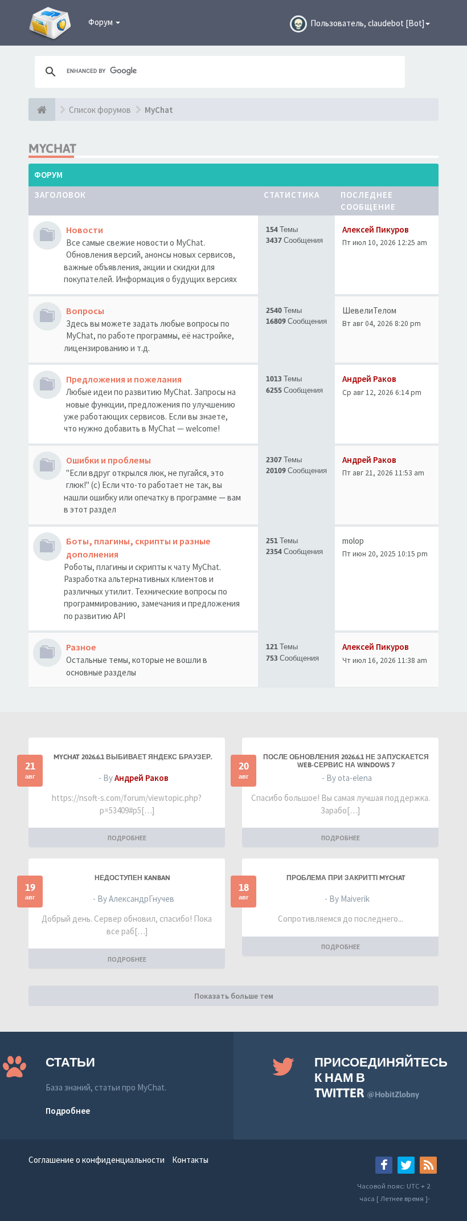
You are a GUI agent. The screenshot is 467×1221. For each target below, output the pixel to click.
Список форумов (100, 109)
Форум (101, 22)
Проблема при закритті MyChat (345, 878)
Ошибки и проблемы (108, 460)
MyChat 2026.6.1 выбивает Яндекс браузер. (133, 757)
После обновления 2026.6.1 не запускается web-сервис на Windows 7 (346, 761)
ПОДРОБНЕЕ (127, 837)
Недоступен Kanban (132, 878)
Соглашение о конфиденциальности (96, 1159)
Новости (84, 229)
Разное (81, 647)
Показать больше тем (233, 996)
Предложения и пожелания (124, 379)
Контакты (190, 1159)
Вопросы (85, 310)
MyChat (159, 109)
